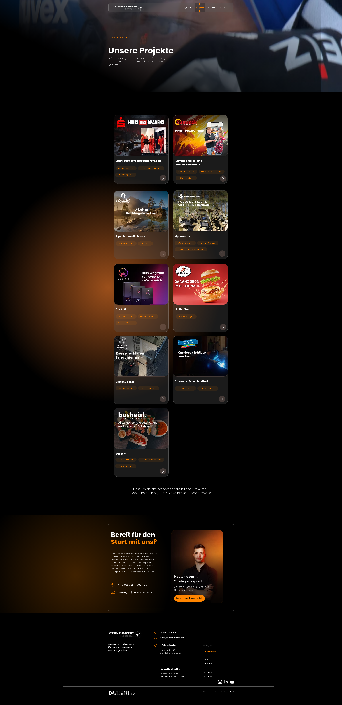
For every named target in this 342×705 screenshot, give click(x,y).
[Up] (163, 178)
